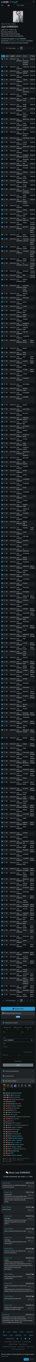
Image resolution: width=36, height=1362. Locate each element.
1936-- (13, 336)
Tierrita (24, 930)
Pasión (24, 496)
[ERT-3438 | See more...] (2, 841)
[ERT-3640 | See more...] (2, 451)
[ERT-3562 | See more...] (2, 596)
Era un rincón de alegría (25, 114)
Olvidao (25, 961)
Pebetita (25, 94)
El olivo (24, 944)
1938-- (13, 562)
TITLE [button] (24, 56)
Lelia (24, 638)
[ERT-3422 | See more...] (2, 384)
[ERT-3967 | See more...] (2, 868)
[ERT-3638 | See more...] (2, 900)
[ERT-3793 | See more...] (2, 917)
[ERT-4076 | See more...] (2, 285)
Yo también (26, 858)
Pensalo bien (26, 613)
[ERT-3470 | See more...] (2, 404)
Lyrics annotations (12, 1071)
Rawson (25, 404)
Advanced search (11, 1023)
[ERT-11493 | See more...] (2, 180)
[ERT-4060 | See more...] (2, 969)
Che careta (25, 271)
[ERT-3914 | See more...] (2, 778)
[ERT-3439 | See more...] (2, 540)
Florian (9, 1108)
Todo (15, 1110)
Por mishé (25, 168)
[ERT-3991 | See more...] (2, 155)
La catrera (25, 604)
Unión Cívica (26, 574)
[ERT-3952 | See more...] (2, 965)
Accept (26, 1359)
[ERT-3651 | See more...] (2, 891)
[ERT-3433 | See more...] (2, 332)
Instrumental (27, 1052)
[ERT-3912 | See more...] (2, 651)
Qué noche (25, 457)
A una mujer (26, 814)
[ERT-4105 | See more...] (2, 730)
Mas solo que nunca (18, 1099)
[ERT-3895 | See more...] (2, 761)
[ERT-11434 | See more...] (2, 94)
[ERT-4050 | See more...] (2, 483)
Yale (8, 1114)
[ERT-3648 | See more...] (2, 189)
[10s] (6, 59)
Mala (24, 275)
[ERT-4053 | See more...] (2, 621)
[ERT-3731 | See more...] (2, 713)
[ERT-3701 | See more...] (2, 479)
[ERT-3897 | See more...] (2, 388)
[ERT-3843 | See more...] (2, 986)
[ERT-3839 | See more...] (2, 792)
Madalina (9, 1101)
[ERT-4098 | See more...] (2, 447)
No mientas (26, 674)
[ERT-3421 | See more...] (2, 666)
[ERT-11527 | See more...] (2, 214)
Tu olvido (25, 369)
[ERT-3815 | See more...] (2, 348)
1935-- (13, 279)
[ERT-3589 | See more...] (2, 765)
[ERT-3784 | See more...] (2, 222)
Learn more (4, 1356)
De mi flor (25, 657)
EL (25, 1085)
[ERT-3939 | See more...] (2, 600)
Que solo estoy (16, 1095)
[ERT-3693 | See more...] (2, 553)
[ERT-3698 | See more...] (2, 687)
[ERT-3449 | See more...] (2, 557)
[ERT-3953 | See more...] (2, 944)
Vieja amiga (16, 1108)
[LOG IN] (2, 5)
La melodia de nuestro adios (22, 1116)
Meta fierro (25, 691)
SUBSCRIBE (19, 1009)
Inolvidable (25, 397)
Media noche (26, 146)
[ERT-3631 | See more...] (2, 536)
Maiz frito (25, 227)
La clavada (25, 854)
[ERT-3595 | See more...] (2, 150)
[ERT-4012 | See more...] (2, 801)
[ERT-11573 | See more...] (2, 251)
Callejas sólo (26, 67)
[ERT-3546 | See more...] (2, 809)
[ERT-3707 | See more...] (2, 138)
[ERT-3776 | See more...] (2, 748)
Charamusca (26, 717)
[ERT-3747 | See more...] (2, 957)
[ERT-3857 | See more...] (2, 862)
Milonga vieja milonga (25, 523)
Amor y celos (26, 409)
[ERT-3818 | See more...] (2, 940)
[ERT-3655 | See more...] (2, 562)
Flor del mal (26, 887)
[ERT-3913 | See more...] (2, 657)
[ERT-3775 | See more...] (2, 426)
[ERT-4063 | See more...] (2, 297)
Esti (9, 1095)
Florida (24, 630)
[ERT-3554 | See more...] (2, 234)
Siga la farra (26, 119)
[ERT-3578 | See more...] (2, 700)
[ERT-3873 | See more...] (2, 413)
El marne (25, 708)
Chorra (24, 109)
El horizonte (26, 587)
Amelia (24, 487)
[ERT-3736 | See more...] (2, 608)
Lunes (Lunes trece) (24, 653)
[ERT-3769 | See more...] (2, 738)
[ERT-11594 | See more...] (2, 113)
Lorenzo (25, 374)
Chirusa (25, 209)
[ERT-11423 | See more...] (2, 271)
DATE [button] (12, 56)
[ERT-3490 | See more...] (2, 717)
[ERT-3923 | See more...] (2, 195)
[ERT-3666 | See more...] (2, 71)
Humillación (26, 952)
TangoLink (29, 1027)
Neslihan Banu (11, 1103)
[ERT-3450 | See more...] (2, 397)
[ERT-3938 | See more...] (2, 587)
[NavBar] (34, 1)
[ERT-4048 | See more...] (2, 873)
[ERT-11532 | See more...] (2, 98)
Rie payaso (25, 850)
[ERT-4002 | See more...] (2, 670)
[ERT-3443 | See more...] (2, 858)
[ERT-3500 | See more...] (2, 500)
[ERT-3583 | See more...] (2, 978)
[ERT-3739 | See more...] (2, 921)
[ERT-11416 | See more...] (2, 123)
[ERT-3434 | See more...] (2, 517)
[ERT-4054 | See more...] (2, 782)
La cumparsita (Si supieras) (26, 190)
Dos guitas (25, 696)
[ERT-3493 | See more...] (2, 961)
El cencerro (25, 540)
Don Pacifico (26, 765)
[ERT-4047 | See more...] (2, 634)
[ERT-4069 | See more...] (2, 990)
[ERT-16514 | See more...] (2, 218)
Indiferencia (26, 566)
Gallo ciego (25, 536)
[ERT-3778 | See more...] (2, 769)
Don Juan (25, 413)
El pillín (24, 818)
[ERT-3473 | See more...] (2, 579)
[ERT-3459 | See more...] (2, 752)
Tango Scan (8, 1027)
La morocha (26, 553)
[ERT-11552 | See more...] (2, 259)
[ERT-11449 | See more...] (2, 176)
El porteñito (26, 513)
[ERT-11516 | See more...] (2, 142)
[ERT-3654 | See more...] (2, 199)
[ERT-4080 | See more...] (2, 392)
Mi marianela (16, 1112)
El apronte (25, 466)
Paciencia (25, 527)
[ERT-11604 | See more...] (2, 275)
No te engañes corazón (25, 201)
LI (18, 1085)
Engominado (26, 138)
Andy (9, 1093)
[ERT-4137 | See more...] (2, 679)
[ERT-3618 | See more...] (2, 604)
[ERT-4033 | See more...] (2, 474)
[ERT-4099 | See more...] (2, 323)
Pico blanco (26, 683)
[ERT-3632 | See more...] (2, 797)
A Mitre (19, 1103)
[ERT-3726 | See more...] (2, 818)
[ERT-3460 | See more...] (2, 896)
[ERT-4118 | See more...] (2, 79)
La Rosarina (26, 492)
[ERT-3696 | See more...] (2, 492)
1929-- (13, 218)
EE (22, 1085)
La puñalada (26, 479)
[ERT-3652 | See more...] (2, 613)
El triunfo (25, 583)
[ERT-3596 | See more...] (2, 434)
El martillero (26, 205)
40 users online (10, 1081)
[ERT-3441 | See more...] (2, 854)
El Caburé (25, 517)
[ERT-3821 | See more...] (2, 704)
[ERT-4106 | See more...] (2, 926)
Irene (24, 356)
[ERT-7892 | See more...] (2, 336)
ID (4, 1089)
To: (19, 1055)
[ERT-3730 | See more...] (2, 708)
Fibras (24, 826)
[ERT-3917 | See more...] (2, 570)
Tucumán (25, 832)
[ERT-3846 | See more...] (2, 814)
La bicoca (25, 837)
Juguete (25, 79)
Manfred (9, 1110)
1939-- (13, 683)
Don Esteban (26, 384)
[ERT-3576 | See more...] (2, 521)
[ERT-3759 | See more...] (2, 879)
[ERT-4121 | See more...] (2, 952)
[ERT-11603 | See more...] (2, 205)
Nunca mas (26, 936)
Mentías (25, 470)
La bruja (25, 643)
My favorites (18, 1027)
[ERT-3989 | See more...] (2, 487)
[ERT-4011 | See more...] (2, 674)
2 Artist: (5, 1046)
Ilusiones (25, 172)
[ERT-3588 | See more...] (2, 930)
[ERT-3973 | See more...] (2, 378)
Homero (25, 474)
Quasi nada (26, 891)
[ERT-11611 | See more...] (2, 239)
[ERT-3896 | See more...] (2, 365)
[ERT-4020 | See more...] (2, 574)
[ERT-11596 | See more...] (2, 172)
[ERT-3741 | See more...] (2, 725)
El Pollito (25, 679)
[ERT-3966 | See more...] (2, 696)
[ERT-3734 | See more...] (2, 409)
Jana (8, 1121)
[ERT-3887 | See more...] (2, 837)
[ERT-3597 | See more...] (2, 545)
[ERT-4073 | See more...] (2, 310)
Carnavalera (26, 990)
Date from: (5, 1055)
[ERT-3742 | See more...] (2, 936)
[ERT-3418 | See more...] (2, 805)
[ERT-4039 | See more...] (2, 549)
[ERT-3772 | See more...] (2, 306)
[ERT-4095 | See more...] (2, 532)
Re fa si (25, 302)
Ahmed (9, 1112)
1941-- (13, 900)
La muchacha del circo (25, 133)
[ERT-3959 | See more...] (2, 185)
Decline (32, 1359)
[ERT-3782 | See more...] (2, 168)
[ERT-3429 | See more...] (2, 75)
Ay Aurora (25, 788)
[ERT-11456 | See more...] (2, 227)
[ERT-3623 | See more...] (2, 104)
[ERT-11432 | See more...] (2, 146)
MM (29, 1085)
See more (18, 1061)
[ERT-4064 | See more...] (2, 683)
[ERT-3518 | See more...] (2, 504)
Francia (25, 306)
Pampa (25, 778)
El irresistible (26, 392)
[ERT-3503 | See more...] (2, 356)
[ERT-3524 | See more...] (2, 293)
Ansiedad (25, 670)
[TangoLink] (12, 1112)
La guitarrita (26, 336)
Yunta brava (26, 687)
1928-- (13, 59)
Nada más (25, 626)
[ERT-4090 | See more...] (2, 496)
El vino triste (26, 752)
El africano (25, 545)
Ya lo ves (25, 909)
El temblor (25, 608)
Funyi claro (25, 84)
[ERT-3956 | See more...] (2, 513)
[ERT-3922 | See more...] (2, 430)
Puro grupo (26, 75)
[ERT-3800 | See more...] (2, 691)
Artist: (4, 1037)
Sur (13, 1121)
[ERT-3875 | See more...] (2, 883)
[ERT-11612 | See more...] (2, 127)
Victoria (25, 222)
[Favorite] (5, 59)
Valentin (9, 1123)
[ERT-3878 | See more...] (2, 119)
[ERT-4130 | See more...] (2, 832)
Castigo (25, 744)
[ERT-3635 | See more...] (2, 974)
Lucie (9, 1099)
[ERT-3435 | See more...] (2, 88)
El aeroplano (26, 591)
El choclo (25, 500)
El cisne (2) (25, 600)
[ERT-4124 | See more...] (2, 466)
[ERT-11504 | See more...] (2, 159)
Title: (4, 1032)
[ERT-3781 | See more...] (2, 630)
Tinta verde (26, 297)
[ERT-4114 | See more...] (2, 132)
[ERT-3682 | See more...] (2, 527)
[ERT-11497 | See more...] (2, 263)
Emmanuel (10, 1116)
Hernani (25, 965)
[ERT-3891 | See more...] (2, 788)
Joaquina (25, 319)
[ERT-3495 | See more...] (2, 909)
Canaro (25, 940)
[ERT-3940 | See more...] (2, 994)
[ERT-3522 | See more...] (2, 845)
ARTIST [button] (18, 56)
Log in (18, 1065)
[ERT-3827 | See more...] (2, 327)
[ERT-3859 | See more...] (2, 626)
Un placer (25, 361)
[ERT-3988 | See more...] (2, 826)
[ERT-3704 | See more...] (2, 84)
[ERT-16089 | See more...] (2, 59)
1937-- (13, 447)
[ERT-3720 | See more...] (2, 850)
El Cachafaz (26, 483)
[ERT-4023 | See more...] (2, 462)
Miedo (24, 896)
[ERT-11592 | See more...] (2, 247)
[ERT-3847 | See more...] (2, 744)
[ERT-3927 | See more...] (2, 583)
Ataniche (25, 430)
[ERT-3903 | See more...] (2, 417)
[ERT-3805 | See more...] (2, 566)
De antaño (25, 756)
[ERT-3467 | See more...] (2, 661)
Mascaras (25, 150)
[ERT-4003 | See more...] (2, 822)
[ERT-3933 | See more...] (2, 369)
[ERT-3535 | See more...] (2, 361)
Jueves (24, 532)
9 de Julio (25, 332)
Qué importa (26, 769)
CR (8, 1085)
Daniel (9, 1106)
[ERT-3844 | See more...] (2, 279)
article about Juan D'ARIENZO (17, 41)
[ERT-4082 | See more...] (2, 773)
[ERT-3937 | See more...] (2, 887)
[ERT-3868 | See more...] (2, 913)
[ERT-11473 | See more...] (2, 109)
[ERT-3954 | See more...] (2, 457)
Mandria (25, 738)
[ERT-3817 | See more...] (2, 647)
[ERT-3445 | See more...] (2, 509)
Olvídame (25, 721)
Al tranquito (26, 251)
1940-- (13, 801)
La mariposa (26, 579)
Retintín (25, 348)
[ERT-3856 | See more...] (2, 443)
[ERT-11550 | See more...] (2, 209)
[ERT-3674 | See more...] (2, 302)
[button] (8, 5)
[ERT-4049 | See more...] (2, 374)
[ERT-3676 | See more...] (2, 756)
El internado (26, 621)
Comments (9, 1076)
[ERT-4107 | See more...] (2, 319)
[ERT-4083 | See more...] (2, 439)
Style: (22, 1032)
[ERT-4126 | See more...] (2, 638)
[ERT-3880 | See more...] (2, 470)
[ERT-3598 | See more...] (2, 340)
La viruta (25, 439)
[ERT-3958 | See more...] (2, 591)
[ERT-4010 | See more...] (2, 422)
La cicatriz (25, 773)
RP (11, 1085)
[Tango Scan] (12, 1095)
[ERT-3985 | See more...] (2, 643)
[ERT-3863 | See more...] (2, 352)
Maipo (24, 700)
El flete (24, 365)
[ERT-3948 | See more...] (2, 67)
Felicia (24, 748)
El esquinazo (26, 562)
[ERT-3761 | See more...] (2, 721)
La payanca (26, 378)
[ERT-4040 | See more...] (2, 163)
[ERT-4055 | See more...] (2, 904)
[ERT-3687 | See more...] (2, 617)
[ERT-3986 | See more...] (2, 314)
